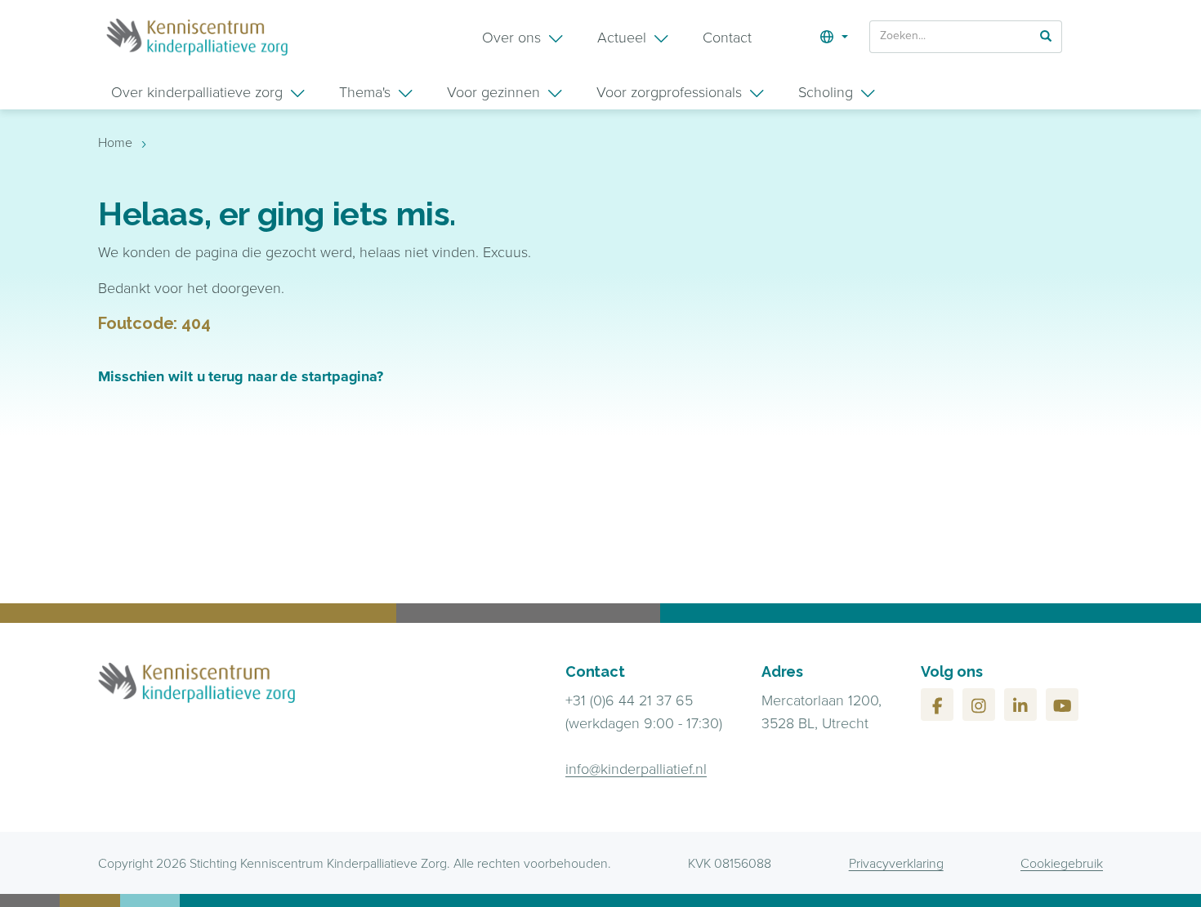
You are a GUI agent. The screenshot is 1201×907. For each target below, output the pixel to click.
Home (115, 142)
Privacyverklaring (896, 863)
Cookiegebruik (1061, 863)
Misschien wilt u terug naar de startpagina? (240, 376)
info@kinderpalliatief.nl (636, 768)
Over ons (511, 37)
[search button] (1045, 35)
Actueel (621, 37)
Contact (727, 37)
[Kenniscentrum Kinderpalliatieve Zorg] (197, 37)
